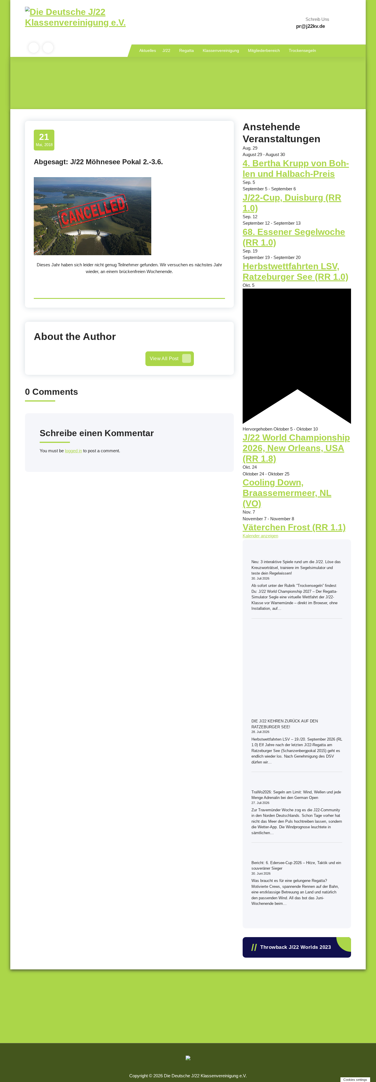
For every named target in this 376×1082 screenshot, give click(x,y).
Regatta (186, 50)
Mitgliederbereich (264, 50)
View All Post (164, 358)
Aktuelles (147, 50)
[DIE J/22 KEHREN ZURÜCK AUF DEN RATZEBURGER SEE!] (294, 671)
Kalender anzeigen (260, 535)
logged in (73, 450)
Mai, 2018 (44, 139)
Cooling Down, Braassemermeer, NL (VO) (287, 492)
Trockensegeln (302, 50)
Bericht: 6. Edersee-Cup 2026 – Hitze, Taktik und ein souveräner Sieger (296, 866)
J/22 (166, 50)
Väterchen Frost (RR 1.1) (294, 527)
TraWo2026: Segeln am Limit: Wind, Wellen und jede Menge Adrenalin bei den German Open (296, 795)
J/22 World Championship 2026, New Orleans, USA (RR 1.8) (296, 448)
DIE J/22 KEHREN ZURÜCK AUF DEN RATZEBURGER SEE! (284, 724)
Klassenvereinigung (221, 50)
